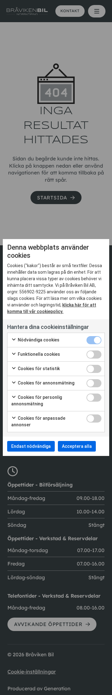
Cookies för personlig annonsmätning (36, 400)
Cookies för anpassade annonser (38, 421)
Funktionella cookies (38, 354)
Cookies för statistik (38, 368)
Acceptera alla (77, 446)
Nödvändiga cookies (38, 339)
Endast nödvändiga (31, 446)
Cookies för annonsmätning (45, 382)
